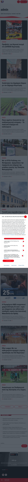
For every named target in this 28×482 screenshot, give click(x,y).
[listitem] (14, 238)
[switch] (23, 241)
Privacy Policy (21, 265)
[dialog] (14, 241)
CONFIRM (8, 260)
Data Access (13, 265)
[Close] (25, 217)
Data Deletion (6, 265)
